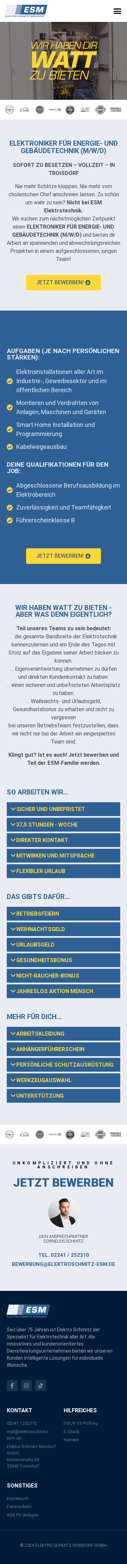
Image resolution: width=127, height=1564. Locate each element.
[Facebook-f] (12, 1385)
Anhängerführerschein (50, 1049)
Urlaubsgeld (35, 945)
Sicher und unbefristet (50, 809)
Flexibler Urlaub (40, 871)
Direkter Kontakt (42, 840)
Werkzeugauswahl (43, 1080)
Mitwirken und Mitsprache (55, 855)
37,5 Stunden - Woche (47, 824)
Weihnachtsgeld (40, 929)
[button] (117, 11)
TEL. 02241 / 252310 (63, 1255)
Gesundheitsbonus (44, 960)
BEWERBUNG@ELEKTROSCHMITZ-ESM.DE (63, 1264)
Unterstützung (40, 1096)
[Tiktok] (40, 1385)
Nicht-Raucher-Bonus (47, 976)
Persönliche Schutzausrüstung (64, 1065)
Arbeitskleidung (40, 1034)
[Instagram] (26, 1385)
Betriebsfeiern (37, 913)
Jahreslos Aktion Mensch (54, 991)
